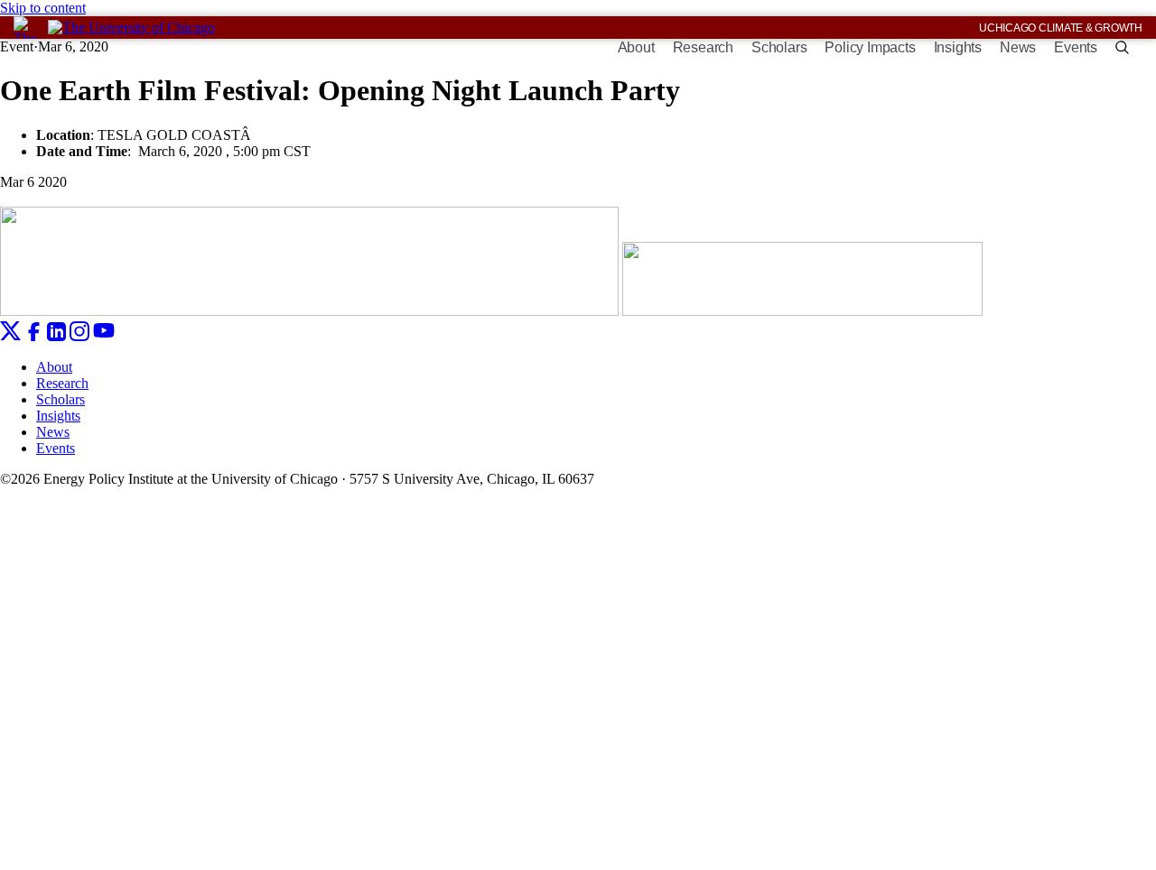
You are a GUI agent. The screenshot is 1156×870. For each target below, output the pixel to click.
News (1018, 47)
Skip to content (43, 7)
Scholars (778, 47)
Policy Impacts (870, 47)
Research (703, 47)
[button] (1122, 47)
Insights (958, 47)
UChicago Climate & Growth (1060, 28)
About (636, 47)
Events (1075, 47)
